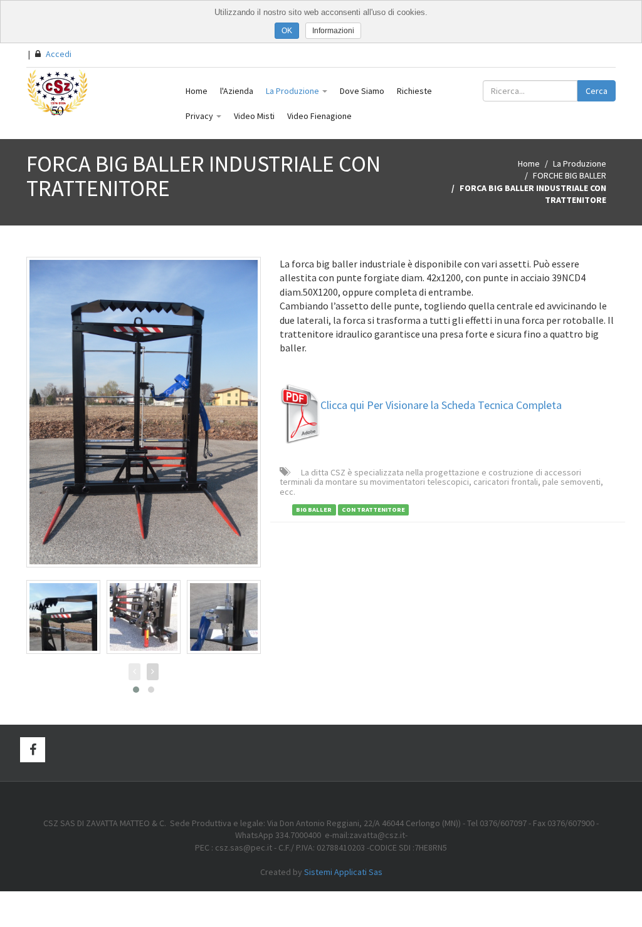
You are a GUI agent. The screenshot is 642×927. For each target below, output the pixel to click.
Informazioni (333, 30)
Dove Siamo (362, 90)
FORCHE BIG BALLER (569, 175)
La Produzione (293, 90)
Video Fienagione (319, 116)
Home (197, 90)
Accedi (57, 54)
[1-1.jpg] (143, 412)
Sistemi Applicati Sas (343, 872)
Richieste (414, 90)
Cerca (597, 90)
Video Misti (254, 116)
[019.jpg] (144, 617)
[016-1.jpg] (63, 617)
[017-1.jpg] (224, 617)
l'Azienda (236, 90)
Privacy (200, 116)
